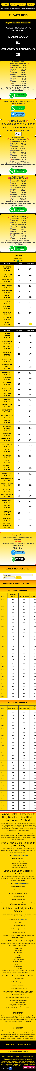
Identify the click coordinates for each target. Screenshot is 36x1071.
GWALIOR (7, 421)
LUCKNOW (7, 489)
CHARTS (13, 4)
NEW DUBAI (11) (7, 341)
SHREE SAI (7, 433)
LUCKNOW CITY (6, 500)
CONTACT (22, 4)
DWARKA (7, 505)
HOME (5, 4)
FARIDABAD (7, 301)
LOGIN (31, 4)
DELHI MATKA (7, 444)
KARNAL (7, 296)
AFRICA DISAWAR (7, 484)
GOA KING (6, 306)
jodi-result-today (22, 919)
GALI (7, 323)
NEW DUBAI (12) (6, 346)
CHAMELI (7, 399)
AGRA (7, 449)
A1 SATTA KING (18, 15)
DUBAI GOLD (6, 317)
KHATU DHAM (7, 279)
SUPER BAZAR (7, 410)
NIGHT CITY (7, 394)
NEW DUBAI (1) (7, 359)
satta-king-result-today (20, 855)
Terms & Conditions (24, 1044)
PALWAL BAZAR (6, 404)
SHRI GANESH (7, 290)
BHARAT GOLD (7, 473)
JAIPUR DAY (7, 377)
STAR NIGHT (7, 518)
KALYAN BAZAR (6, 274)
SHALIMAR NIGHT (7, 495)
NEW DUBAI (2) (7, 388)
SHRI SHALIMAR (6, 439)
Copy (18, 134)
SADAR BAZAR (7, 372)
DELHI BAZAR (7, 285)
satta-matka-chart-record (21, 883)
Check (18, 577)
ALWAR (6, 460)
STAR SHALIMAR (7, 478)
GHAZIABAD (7, 312)
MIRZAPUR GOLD (7, 415)
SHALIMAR (7, 455)
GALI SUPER (7, 383)
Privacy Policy (10, 1044)
